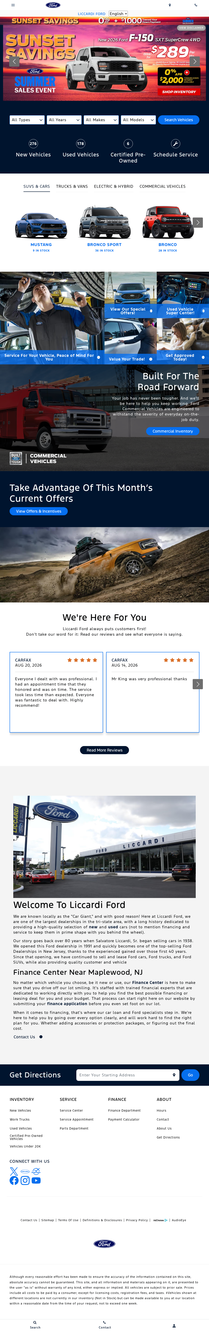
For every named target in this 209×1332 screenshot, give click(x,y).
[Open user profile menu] (174, 1326)
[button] (14, 61)
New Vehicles (20, 1110)
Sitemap (47, 1220)
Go (190, 1075)
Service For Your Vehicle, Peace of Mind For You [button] (49, 357)
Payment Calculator (124, 1119)
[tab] (36, 188)
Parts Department (74, 1128)
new (93, 926)
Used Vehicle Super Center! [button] (180, 311)
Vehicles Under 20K (25, 1146)
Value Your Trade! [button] (127, 359)
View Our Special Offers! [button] (128, 311)
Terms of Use (68, 1220)
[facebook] (14, 1180)
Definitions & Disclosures (102, 1220)
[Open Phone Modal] (196, 5)
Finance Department (124, 1110)
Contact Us (29, 1220)
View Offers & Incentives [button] (38, 511)
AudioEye (179, 1220)
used (113, 926)
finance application (67, 1003)
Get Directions (168, 1137)
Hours (161, 1110)
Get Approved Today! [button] (180, 357)
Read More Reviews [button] (104, 750)
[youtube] (36, 1180)
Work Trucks (20, 1119)
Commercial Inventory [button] (173, 431)
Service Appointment (77, 1119)
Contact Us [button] (25, 1037)
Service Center (71, 1110)
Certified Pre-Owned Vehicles (26, 1137)
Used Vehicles (21, 1128)
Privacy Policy (137, 1220)
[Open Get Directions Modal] (170, 5)
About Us (164, 1128)
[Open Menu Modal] (13, 5)
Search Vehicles (179, 119)
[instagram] (25, 1180)
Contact (163, 1119)
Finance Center (147, 982)
